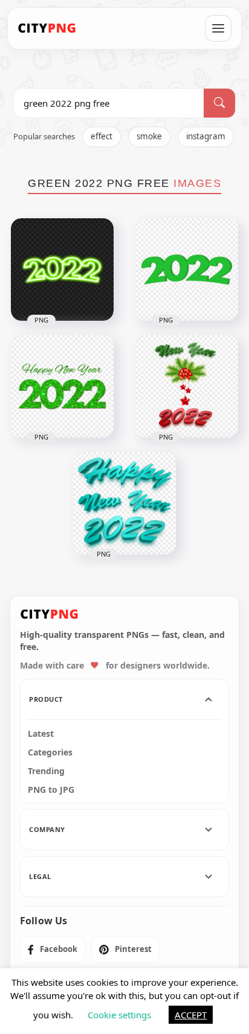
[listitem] (52, 949)
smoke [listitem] (149, 136)
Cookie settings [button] (119, 1015)
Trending (46, 771)
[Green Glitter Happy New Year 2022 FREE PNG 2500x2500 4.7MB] (62, 386)
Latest (41, 733)
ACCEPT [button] (191, 1015)
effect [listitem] (101, 136)
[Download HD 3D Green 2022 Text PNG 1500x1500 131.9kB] (186, 269)
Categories (50, 752)
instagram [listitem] (205, 136)
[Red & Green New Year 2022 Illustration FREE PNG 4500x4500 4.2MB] (186, 386)
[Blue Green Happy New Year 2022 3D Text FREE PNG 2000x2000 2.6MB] (124, 503)
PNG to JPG (51, 789)
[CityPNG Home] (47, 28)
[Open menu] (218, 28)
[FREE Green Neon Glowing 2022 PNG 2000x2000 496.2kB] (62, 269)
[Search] (219, 103)
